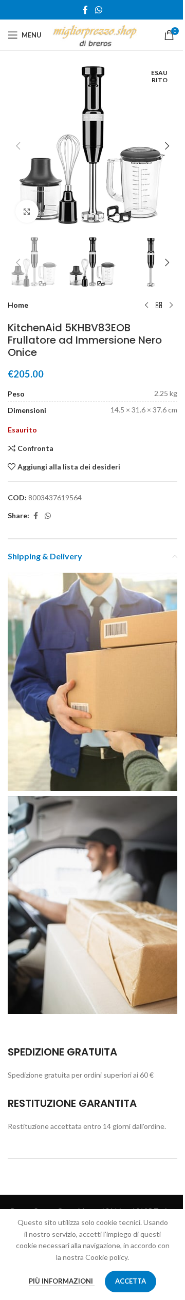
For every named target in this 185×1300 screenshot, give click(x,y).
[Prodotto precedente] (146, 305)
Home (18, 304)
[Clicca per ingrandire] (27, 211)
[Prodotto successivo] (171, 305)
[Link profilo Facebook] (85, 9)
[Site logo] (95, 34)
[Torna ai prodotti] (159, 305)
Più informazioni (62, 1281)
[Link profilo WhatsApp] (98, 9)
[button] (18, 146)
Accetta (130, 1281)
